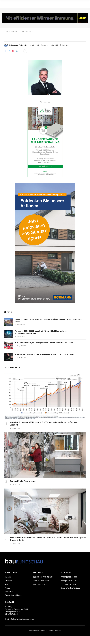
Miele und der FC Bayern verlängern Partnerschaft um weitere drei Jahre (44, 343)
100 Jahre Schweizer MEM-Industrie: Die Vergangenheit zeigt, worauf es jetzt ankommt (43, 423)
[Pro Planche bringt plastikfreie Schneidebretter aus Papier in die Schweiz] (8, 357)
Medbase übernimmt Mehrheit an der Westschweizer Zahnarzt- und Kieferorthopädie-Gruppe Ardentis (47, 538)
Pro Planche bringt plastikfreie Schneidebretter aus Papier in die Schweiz (44, 354)
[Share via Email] (20, 51)
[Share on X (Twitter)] (9, 51)
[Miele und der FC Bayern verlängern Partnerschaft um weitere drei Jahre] (8, 345)
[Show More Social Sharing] (25, 51)
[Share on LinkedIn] (17, 51)
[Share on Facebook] (6, 51)
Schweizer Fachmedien (19, 45)
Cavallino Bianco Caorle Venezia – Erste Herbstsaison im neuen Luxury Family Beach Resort (48, 320)
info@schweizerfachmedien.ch (22, 619)
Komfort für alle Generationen (22, 481)
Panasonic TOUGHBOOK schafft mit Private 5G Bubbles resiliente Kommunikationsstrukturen (41, 332)
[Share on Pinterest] (13, 51)
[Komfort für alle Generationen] (45, 455)
